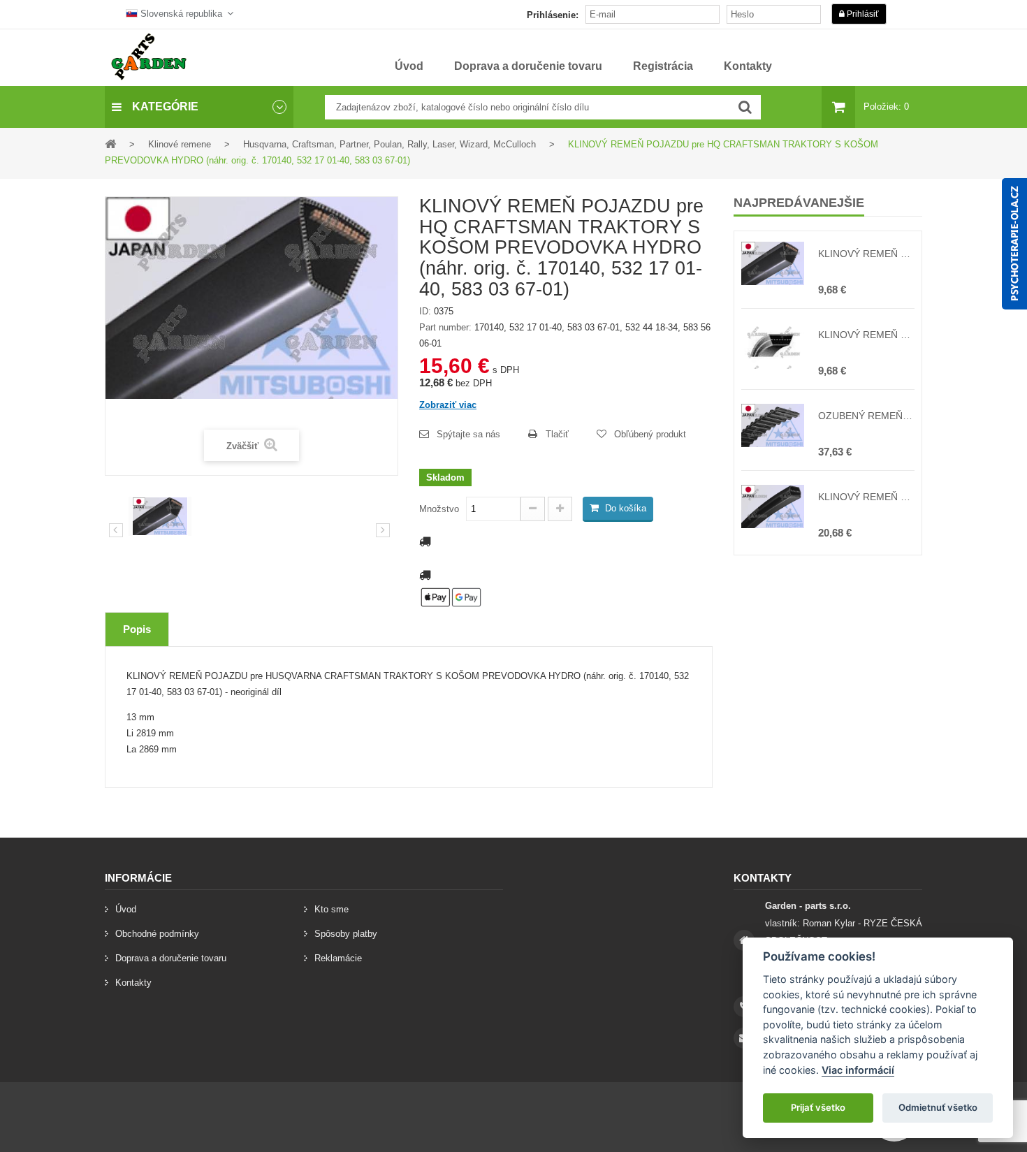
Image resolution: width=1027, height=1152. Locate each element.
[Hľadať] (745, 107)
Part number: (445, 327)
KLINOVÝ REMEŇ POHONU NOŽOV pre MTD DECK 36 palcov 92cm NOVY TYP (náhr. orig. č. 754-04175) (866, 496)
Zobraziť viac (447, 405)
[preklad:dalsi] (383, 530)
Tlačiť (557, 434)
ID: (425, 311)
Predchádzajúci (116, 530)
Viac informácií (858, 1070)
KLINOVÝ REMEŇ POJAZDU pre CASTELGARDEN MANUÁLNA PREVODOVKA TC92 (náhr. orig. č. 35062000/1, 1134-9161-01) (866, 253)
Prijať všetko (818, 1107)
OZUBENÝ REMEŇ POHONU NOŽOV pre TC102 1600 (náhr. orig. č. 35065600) (866, 415)
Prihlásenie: (552, 15)
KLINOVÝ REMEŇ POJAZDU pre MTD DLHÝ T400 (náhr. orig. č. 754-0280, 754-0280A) (866, 334)
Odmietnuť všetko (937, 1107)
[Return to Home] (110, 143)
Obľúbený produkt (650, 434)
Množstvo (439, 509)
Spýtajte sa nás (468, 434)
